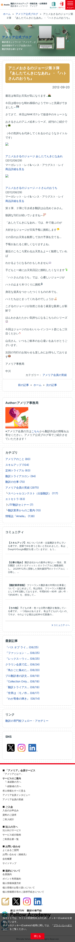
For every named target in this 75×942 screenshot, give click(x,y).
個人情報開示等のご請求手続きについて (23, 891)
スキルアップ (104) (17, 464)
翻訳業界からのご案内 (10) (24, 510)
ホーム (37, 385)
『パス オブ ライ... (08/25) (21, 647)
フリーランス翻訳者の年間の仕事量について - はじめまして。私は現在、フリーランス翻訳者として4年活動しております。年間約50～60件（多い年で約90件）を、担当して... (37, 590)
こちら (35, 431)
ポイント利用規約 (11, 878)
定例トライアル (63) (17, 470)
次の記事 (51, 385)
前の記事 (23, 385)
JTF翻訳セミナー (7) (20, 504)
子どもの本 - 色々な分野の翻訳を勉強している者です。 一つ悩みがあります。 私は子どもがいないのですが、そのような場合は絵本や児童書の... (37, 611)
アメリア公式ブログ (17, 37)
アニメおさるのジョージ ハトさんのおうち (31, 187)
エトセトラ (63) (15, 499)
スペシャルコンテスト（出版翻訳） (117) (33, 493)
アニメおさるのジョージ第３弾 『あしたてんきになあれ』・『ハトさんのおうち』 (37, 73)
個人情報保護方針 (11, 883)
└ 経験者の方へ (13, 786)
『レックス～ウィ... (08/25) (22, 658)
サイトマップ (9, 863)
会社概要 (7, 858)
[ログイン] (61, 5)
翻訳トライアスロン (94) (20, 476)
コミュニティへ (61, 625)
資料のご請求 (9, 814)
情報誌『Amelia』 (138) (20, 516)
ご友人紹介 (8, 819)
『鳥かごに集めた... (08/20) (22, 670)
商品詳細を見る (14, 169)
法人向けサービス (11, 830)
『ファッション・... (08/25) (22, 652)
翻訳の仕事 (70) (15, 481)
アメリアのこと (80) (17, 459)
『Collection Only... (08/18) (22, 681)
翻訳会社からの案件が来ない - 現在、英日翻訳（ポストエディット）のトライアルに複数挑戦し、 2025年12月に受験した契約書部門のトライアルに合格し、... (37, 567)
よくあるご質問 (10, 850)
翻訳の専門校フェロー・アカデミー (26, 720)
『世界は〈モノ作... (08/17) (22, 693)
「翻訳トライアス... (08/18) (22, 687)
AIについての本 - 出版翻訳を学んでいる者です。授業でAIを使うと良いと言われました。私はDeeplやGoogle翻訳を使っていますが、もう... (37, 546)
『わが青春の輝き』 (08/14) (22, 698)
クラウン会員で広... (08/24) (22, 664)
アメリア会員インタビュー (16, 794)
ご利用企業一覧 (10, 839)
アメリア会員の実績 (54, 374)
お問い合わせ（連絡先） (15, 854)
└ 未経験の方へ (13, 781)
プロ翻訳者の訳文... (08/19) (22, 675)
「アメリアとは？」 (12, 773)
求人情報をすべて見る (14, 790)
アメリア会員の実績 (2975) (22, 487)
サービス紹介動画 (11, 834)
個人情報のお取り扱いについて (18, 887)
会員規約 (7, 874)
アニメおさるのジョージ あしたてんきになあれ (34, 156)
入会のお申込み (10, 810)
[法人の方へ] (54, 5)
